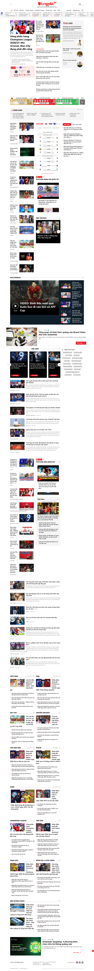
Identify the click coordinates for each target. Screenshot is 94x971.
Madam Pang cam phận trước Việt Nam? (22, 730)
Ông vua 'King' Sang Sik (69, 60)
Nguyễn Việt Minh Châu (68, 40)
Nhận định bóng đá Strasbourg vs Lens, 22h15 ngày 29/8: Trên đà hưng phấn (23, 807)
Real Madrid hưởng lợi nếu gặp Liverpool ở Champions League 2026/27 (22, 850)
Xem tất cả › (80, 109)
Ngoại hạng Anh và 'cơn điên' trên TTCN (38, 430)
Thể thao (12, 403)
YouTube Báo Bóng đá (45, 462)
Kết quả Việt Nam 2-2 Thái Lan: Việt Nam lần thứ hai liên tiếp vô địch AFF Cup (73, 141)
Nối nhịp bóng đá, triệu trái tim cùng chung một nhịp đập (48, 905)
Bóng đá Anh (76, 10)
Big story (15, 375)
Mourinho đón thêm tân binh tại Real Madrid (48, 732)
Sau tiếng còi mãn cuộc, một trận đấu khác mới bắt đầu (48, 926)
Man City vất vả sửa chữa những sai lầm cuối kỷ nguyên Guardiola (47, 72)
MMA (54, 501)
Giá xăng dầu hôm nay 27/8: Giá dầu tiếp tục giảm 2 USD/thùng (48, 891)
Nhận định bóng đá (76, 361)
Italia (58, 10)
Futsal (12, 235)
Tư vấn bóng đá (66, 358)
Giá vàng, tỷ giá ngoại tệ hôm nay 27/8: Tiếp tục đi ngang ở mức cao (48, 887)
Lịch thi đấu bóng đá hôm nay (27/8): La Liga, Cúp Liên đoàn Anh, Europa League (18, 115)
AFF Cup (16, 10)
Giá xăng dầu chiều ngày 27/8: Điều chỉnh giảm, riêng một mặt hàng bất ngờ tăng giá (43, 582)
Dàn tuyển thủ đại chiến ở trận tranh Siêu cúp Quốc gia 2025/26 (42, 381)
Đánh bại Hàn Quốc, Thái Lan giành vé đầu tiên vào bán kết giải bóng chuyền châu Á (42, 395)
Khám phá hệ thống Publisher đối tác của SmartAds (14, 151)
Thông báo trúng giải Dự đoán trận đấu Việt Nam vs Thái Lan (47, 57)
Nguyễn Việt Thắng (67, 52)
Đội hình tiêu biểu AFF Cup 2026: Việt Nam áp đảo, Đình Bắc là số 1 (22, 733)
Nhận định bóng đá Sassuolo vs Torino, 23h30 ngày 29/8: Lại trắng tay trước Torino (48, 772)
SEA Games (76, 355)
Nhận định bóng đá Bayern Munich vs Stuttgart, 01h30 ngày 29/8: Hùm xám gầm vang (22, 891)
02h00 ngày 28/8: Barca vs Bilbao (32, 114)
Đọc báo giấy (77, 369)
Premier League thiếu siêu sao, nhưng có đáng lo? (56, 366)
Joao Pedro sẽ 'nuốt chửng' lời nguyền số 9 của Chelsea (18, 366)
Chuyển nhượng (29, 10)
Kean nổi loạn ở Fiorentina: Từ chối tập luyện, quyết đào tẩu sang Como (48, 780)
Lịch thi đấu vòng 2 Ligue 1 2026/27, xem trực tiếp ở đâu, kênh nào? (47, 809)
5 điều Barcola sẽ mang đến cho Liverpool (47, 67)
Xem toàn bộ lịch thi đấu (47, 173)
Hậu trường (13, 222)
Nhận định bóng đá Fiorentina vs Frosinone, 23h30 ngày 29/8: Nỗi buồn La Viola (48, 776)
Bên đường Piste (17, 901)
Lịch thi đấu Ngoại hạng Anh (72, 372)
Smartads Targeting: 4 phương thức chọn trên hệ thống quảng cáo (60, 943)
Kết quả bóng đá (68, 369)
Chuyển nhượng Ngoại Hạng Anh (18, 511)
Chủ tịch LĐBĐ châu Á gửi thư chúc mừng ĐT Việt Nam (23, 737)
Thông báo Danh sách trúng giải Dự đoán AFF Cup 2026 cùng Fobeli (47, 51)
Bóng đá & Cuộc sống (15, 589)
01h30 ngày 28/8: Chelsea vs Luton (60, 114)
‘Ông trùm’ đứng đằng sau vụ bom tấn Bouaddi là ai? (47, 813)
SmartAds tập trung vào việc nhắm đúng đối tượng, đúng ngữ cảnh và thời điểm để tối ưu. (62, 947)
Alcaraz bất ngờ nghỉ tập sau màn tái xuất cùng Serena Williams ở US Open (48, 530)
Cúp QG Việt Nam (47, 128)
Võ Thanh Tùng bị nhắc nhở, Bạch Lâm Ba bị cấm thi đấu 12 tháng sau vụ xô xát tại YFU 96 (47, 83)
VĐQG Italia (13, 574)
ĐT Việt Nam (69, 355)
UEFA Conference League (22, 71)
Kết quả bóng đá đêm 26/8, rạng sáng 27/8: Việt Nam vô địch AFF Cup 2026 (48, 849)
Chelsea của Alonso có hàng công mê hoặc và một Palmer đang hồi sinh (48, 89)
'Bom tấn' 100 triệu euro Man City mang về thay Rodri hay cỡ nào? (77, 313)
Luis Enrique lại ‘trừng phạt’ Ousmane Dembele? (46, 804)
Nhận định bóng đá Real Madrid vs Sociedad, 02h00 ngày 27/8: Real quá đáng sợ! (73, 148)
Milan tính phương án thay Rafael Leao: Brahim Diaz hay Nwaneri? (47, 767)
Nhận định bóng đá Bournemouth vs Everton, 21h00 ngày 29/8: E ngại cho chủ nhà (48, 707)
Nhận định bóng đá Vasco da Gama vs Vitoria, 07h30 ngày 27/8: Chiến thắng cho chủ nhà (48, 854)
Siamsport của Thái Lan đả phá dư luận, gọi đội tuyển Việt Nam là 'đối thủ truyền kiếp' (43, 628)
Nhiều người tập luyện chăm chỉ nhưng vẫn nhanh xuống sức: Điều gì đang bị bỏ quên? (48, 930)
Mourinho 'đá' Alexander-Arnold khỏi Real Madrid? (48, 735)
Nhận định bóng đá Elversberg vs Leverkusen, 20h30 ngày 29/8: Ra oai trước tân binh (23, 886)
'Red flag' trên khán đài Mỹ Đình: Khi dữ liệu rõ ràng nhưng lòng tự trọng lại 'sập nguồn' (72, 28)
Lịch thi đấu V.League (77, 358)
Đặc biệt (35, 349)
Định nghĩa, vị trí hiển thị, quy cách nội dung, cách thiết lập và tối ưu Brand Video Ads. (62, 338)
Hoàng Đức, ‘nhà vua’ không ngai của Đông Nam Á (22, 742)
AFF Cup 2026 (76, 375)
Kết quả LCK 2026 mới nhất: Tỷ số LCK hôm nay (48, 542)
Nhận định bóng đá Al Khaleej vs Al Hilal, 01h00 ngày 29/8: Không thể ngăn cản (47, 840)
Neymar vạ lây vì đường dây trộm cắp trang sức (47, 237)
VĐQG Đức (14, 860)
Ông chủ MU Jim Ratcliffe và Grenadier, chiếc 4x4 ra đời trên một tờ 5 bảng (48, 878)
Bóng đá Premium (67, 352)
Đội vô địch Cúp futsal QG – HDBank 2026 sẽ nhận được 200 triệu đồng (23, 702)
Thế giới (39, 821)
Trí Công (65, 62)
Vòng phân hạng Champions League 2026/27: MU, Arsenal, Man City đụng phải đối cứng (21, 42)
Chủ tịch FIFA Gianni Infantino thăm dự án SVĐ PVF (22, 707)
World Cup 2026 (78, 352)
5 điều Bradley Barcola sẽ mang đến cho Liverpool (47, 740)
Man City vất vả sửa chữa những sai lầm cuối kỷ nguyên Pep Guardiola (48, 698)
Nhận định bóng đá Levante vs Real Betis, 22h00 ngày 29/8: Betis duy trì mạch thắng (22, 778)
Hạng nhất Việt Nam (57, 128)
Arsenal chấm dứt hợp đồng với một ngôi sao (47, 62)
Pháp (54, 10)
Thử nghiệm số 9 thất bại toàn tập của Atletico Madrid (43, 407)
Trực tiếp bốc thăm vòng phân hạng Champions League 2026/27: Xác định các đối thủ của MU (22, 61)
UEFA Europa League (47, 135)
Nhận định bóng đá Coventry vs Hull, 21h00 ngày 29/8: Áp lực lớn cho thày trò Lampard (48, 702)
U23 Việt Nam (68, 375)
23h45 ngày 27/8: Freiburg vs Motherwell (75, 115)
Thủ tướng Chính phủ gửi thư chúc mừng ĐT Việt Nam (43, 419)
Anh (37, 676)
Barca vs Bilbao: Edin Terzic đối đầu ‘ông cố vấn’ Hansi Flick (43, 643)
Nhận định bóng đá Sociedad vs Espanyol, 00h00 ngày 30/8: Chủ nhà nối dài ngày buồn (23, 765)
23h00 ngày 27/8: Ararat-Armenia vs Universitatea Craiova (47, 115)
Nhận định (17, 110)
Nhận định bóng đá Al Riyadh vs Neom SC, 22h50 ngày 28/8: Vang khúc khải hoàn (48, 844)
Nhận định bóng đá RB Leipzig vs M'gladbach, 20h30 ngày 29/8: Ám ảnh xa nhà (22, 881)
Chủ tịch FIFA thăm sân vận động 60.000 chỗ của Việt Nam (43, 658)
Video (11, 201)
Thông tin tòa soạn (14, 968)
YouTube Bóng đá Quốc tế (47, 179)
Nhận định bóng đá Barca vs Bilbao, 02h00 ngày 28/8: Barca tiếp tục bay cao (74, 154)
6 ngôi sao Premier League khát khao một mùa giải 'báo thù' (47, 694)
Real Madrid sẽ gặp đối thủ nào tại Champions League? (20, 846)
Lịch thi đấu (67, 361)
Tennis (44, 501)
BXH (31, 676)
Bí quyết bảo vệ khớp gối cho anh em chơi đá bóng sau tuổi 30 (48, 921)
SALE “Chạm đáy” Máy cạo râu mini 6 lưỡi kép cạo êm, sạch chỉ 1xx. (47, 77)
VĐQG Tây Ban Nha (30, 415)
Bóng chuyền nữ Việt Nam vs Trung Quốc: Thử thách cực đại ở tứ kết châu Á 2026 (49, 537)
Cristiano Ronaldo (67, 366)
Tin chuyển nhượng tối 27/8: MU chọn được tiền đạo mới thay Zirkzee (48, 728)
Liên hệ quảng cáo (23, 968)
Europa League (66, 363)
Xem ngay (80, 343)
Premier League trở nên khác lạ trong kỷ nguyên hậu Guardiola (37, 366)
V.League (40, 128)
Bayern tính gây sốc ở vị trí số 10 (20, 895)
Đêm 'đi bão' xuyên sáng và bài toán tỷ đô (71, 49)
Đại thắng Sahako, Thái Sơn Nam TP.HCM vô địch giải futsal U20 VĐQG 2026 (23, 694)
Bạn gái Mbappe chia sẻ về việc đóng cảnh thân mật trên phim (42, 594)
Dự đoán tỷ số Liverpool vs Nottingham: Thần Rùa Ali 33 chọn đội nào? (77, 295)
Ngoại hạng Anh (14, 187)
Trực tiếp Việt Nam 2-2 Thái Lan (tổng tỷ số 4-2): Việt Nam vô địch (73, 129)
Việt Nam (21, 10)
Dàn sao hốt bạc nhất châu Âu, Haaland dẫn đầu (77, 320)
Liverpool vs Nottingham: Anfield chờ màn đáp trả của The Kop (76, 304)
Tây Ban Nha (49, 10)
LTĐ (28, 676)
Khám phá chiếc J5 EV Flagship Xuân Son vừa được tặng (48, 882)
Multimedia (15, 277)
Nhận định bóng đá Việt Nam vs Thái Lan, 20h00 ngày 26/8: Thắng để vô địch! (73, 135)
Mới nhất (69, 10)
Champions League (39, 10)
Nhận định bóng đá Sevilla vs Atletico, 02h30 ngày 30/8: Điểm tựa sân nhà (23, 770)
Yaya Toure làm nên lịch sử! (18, 64)
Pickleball (50, 501)
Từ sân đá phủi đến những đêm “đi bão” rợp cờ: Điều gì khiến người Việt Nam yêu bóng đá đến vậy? (48, 917)
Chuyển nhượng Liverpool (16, 499)
